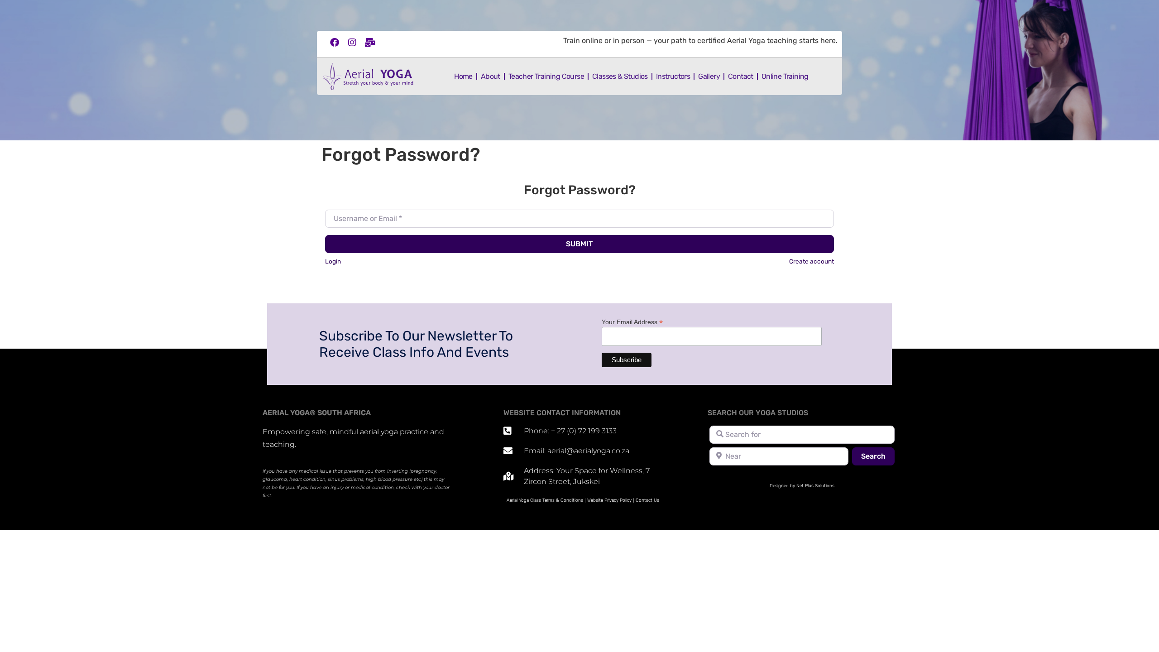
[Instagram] (352, 42)
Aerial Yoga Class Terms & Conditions (545, 500)
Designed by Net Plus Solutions (802, 486)
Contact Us (647, 500)
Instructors (673, 76)
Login (333, 261)
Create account (811, 261)
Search (878, 455)
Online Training (785, 76)
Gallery (709, 76)
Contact (740, 76)
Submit (579, 244)
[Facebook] (334, 42)
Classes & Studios (620, 76)
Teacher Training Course (546, 76)
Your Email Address (632, 322)
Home (463, 76)
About (490, 76)
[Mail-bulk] (369, 42)
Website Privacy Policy (609, 500)
